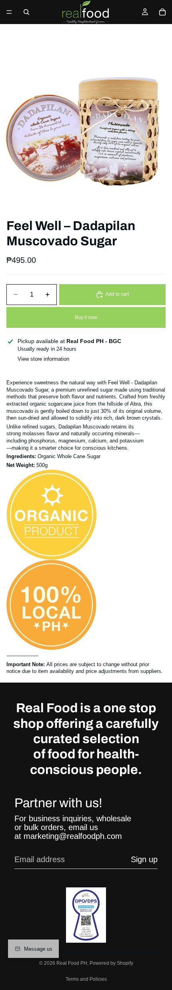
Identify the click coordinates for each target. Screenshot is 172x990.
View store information (43, 359)
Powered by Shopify (111, 963)
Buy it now (86, 317)
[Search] (26, 12)
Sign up (144, 859)
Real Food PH (71, 963)
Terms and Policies (86, 979)
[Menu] (9, 12)
